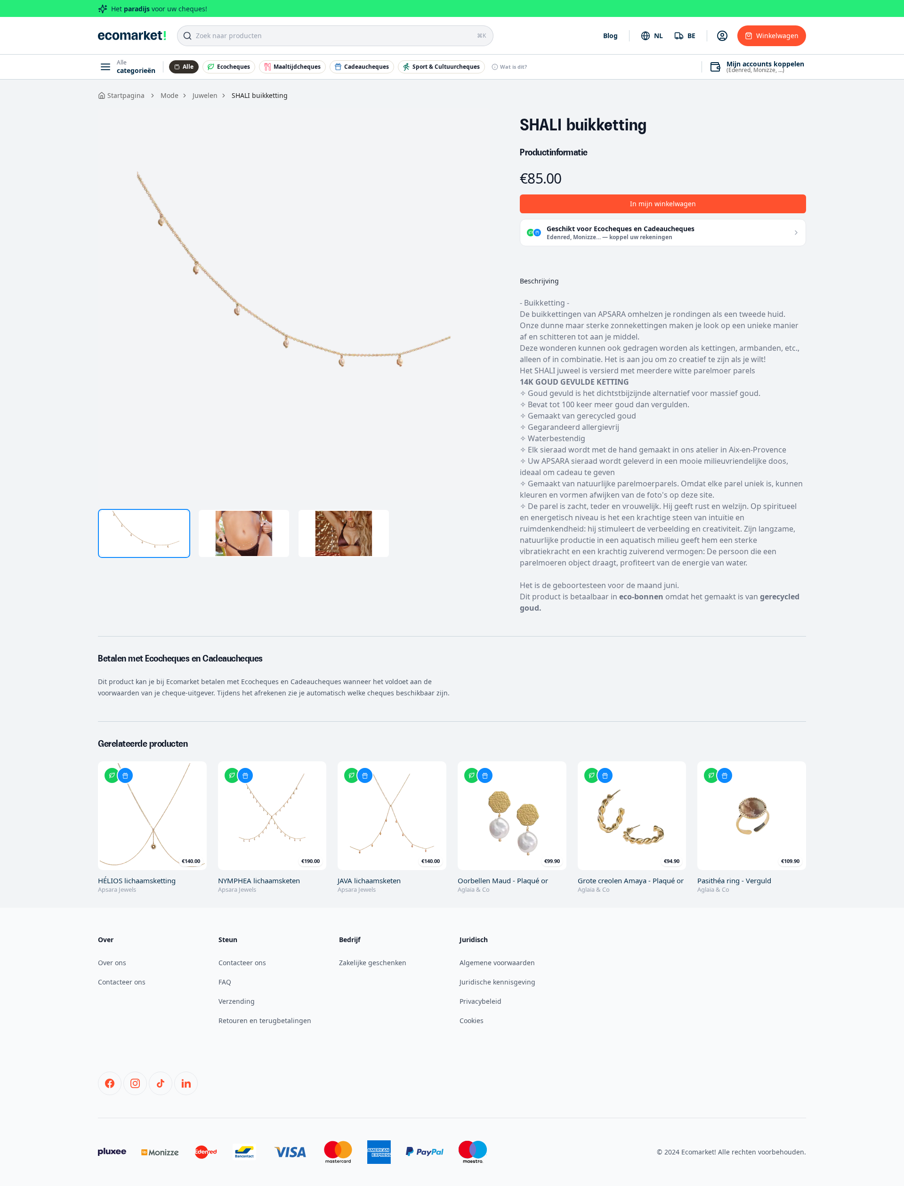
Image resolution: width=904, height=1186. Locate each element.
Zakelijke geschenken (372, 962)
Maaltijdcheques (297, 67)
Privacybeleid (480, 1001)
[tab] (144, 533)
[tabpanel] (294, 304)
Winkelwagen (777, 35)
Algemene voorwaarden (497, 962)
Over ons (112, 962)
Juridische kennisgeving (497, 981)
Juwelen (205, 95)
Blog (610, 35)
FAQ (224, 981)
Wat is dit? (513, 66)
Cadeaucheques (366, 67)
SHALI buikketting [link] (260, 95)
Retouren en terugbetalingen (264, 1020)
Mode (169, 95)
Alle (188, 67)
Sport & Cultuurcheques (446, 67)
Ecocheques (233, 67)
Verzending (236, 1001)
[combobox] (652, 35)
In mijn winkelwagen (663, 203)
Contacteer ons (121, 981)
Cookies (472, 1020)
